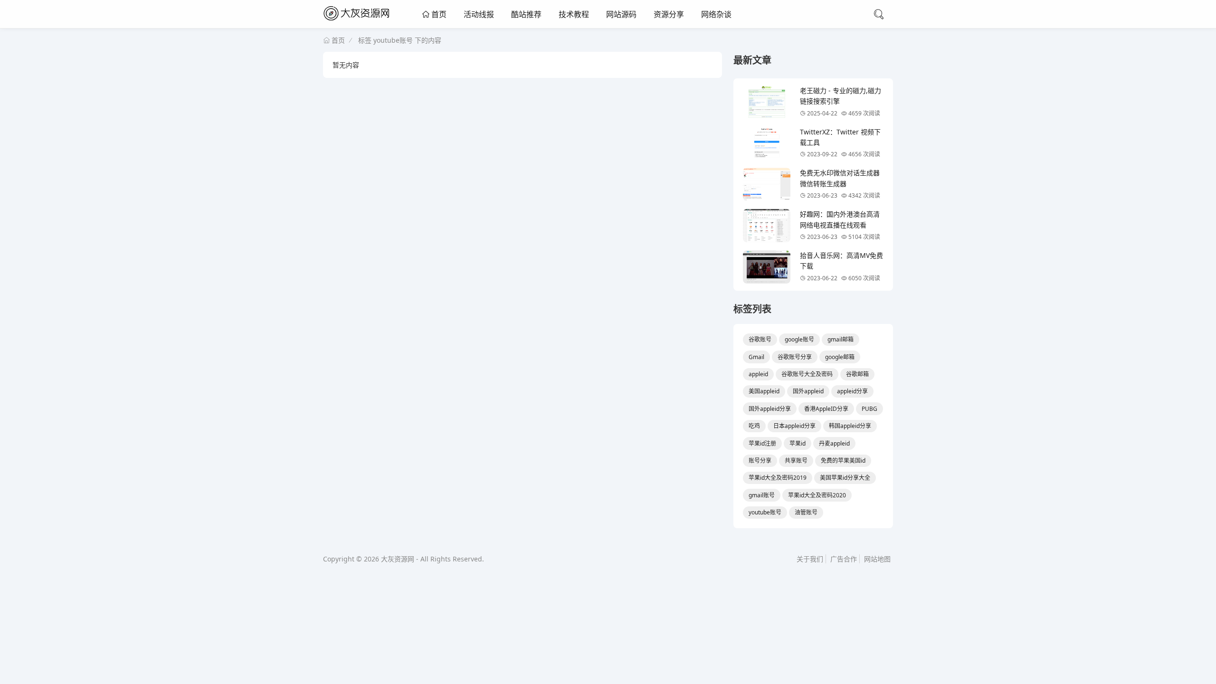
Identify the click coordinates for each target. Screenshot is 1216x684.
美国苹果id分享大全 (845, 478)
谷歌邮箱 (857, 374)
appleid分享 (852, 391)
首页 (437, 14)
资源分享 (669, 14)
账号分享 (760, 460)
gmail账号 (762, 495)
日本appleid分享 (794, 426)
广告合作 (843, 558)
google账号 (799, 339)
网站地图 (877, 558)
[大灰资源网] (358, 21)
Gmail (756, 357)
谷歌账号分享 (795, 357)
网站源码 (621, 14)
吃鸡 (754, 426)
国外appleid (808, 391)
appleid (758, 374)
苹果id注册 (762, 443)
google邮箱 (840, 357)
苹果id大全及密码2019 (778, 478)
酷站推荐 (526, 14)
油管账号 (806, 512)
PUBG (869, 409)
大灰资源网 (397, 558)
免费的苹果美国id (843, 460)
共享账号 (796, 460)
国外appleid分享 (770, 409)
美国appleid (764, 391)
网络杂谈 (716, 14)
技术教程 (574, 14)
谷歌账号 (760, 339)
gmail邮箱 (840, 339)
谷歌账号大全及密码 (807, 374)
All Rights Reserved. (452, 558)
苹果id (797, 443)
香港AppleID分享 (826, 409)
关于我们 (810, 558)
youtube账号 (765, 512)
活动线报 (479, 14)
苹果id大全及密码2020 (817, 495)
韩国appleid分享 (850, 426)
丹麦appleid (834, 443)
